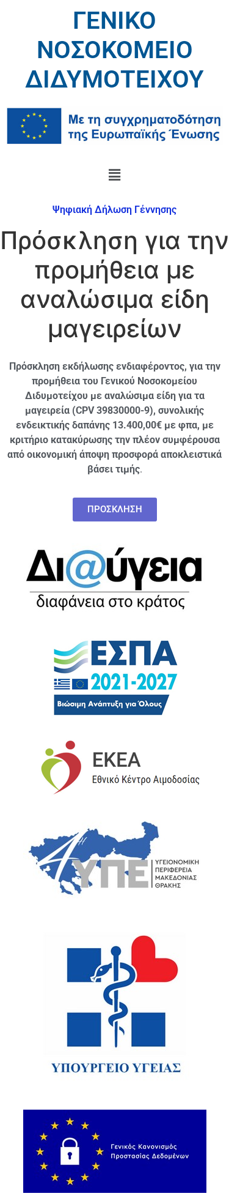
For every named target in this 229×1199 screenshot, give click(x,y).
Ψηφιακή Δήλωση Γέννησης (114, 209)
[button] (114, 174)
